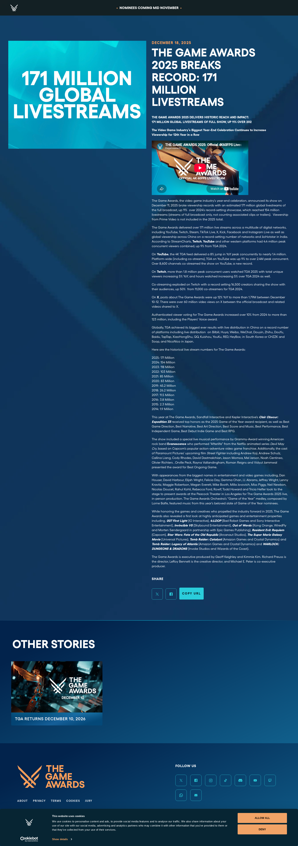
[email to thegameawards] (196, 795)
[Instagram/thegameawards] (210, 780)
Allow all (262, 817)
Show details (60, 839)
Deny (262, 829)
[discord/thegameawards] (240, 780)
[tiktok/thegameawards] (225, 780)
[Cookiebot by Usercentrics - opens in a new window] (29, 839)
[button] (157, 594)
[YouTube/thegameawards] (255, 780)
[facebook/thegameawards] (196, 780)
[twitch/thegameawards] (270, 780)
